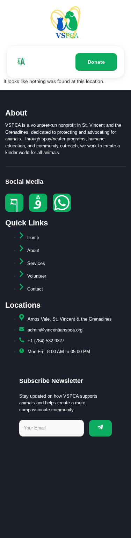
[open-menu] (19, 62)
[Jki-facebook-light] (14, 203)
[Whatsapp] (62, 203)
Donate (96, 62)
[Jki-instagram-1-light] (38, 203)
